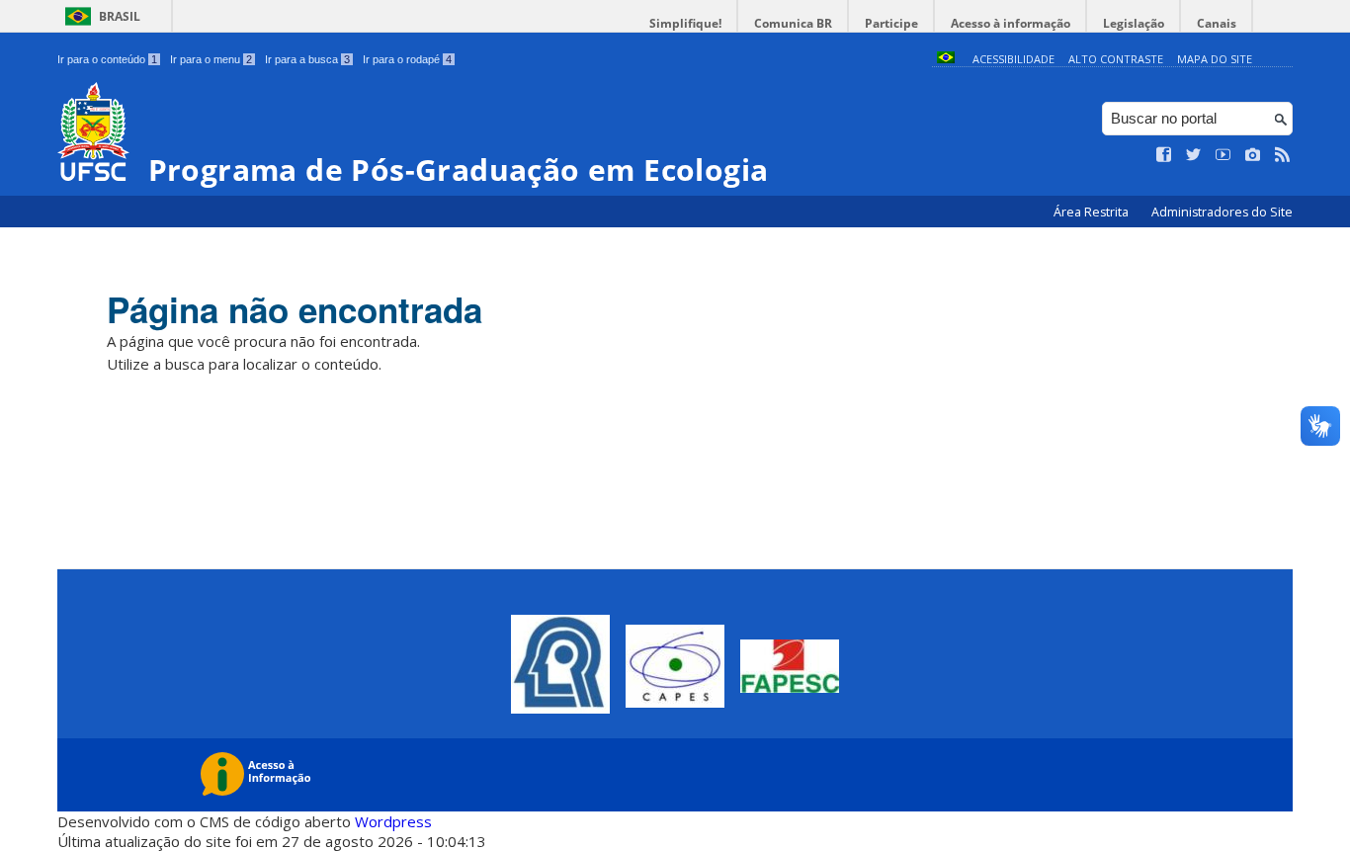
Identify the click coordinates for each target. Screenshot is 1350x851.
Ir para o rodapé (407, 59)
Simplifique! (685, 23)
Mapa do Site (1214, 58)
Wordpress (393, 821)
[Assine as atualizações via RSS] (1283, 155)
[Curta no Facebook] (1164, 155)
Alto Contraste (1115, 58)
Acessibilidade (1013, 58)
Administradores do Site (1222, 212)
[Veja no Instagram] (1253, 155)
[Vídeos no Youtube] (1223, 155)
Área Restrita (1093, 212)
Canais (1216, 23)
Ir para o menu (211, 59)
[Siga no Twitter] (1194, 155)
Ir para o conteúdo (107, 59)
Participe (891, 23)
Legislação (1133, 23)
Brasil (119, 16)
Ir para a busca (307, 59)
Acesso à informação (1010, 23)
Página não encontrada (294, 309)
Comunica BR (793, 23)
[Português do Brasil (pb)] (946, 58)
